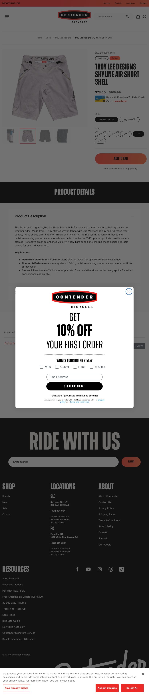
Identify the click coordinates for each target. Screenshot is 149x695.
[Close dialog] (129, 291)
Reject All (132, 687)
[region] (74, 681)
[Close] (143, 674)
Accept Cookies (107, 687)
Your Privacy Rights (16, 687)
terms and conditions (79, 402)
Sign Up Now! (74, 386)
